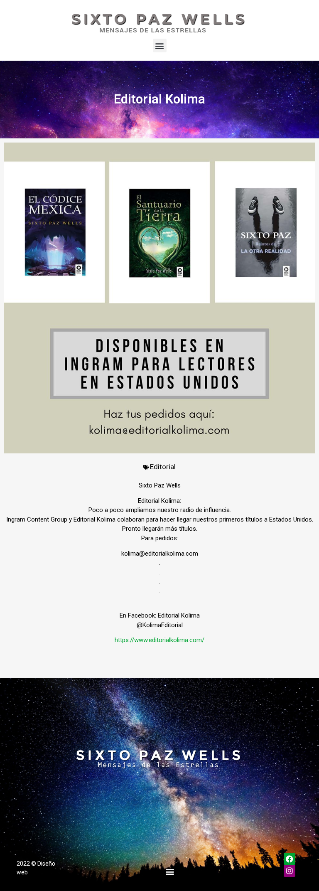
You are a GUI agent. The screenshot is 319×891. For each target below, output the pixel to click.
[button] (160, 45)
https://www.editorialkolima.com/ (159, 640)
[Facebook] (290, 859)
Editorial (163, 467)
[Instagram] (290, 871)
